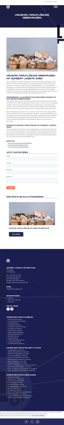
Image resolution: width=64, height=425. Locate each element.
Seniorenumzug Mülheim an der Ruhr (18, 357)
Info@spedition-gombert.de (14, 289)
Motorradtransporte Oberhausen (17, 394)
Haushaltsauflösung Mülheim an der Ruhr (19, 359)
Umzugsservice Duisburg (15, 328)
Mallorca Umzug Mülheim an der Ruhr (18, 353)
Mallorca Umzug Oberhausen (16, 381)
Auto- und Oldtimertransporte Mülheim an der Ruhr (22, 369)
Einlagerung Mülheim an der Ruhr (17, 363)
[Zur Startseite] (8, 7)
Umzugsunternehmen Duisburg (17, 327)
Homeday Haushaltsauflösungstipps (18, 145)
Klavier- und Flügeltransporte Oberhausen (20, 392)
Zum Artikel (16, 234)
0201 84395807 (14, 279)
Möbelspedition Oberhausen (16, 379)
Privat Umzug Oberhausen (15, 382)
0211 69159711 (17, 277)
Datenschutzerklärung (14, 300)
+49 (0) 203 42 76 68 (15, 275)
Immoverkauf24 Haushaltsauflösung (18, 147)
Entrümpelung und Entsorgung (16, 321)
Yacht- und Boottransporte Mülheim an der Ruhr (21, 370)
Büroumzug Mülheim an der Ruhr (17, 361)
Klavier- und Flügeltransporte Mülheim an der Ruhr (22, 365)
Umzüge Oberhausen (14, 377)
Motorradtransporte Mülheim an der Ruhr (19, 367)
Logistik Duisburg (13, 338)
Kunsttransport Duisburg (15, 319)
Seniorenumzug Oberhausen (16, 384)
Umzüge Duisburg (13, 323)
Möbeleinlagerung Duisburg (16, 332)
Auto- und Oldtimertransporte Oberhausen (20, 395)
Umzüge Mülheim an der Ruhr (16, 350)
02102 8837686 (23, 282)
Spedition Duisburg (13, 336)
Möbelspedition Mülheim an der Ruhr (18, 352)
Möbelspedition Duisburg (15, 334)
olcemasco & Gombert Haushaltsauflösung (20, 143)
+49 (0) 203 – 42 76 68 (51, 1)
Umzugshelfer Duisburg (14, 325)
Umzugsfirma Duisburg (14, 341)
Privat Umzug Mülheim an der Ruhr (18, 355)
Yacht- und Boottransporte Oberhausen (19, 397)
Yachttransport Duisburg (15, 330)
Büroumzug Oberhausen (15, 388)
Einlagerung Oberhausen (15, 390)
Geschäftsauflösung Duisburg (16, 343)
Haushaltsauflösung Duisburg (16, 340)
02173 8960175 (20, 280)
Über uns (10, 298)
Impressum (11, 301)
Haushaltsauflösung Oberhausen (17, 386)
